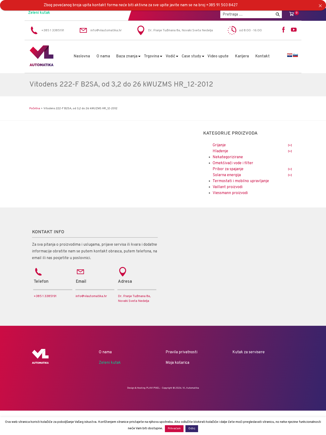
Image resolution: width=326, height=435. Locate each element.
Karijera (242, 56)
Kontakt (262, 56)
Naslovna (82, 56)
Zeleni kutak (39, 13)
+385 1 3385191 (45, 296)
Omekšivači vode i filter (233, 163)
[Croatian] (289, 55)
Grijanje (219, 145)
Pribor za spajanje (228, 169)
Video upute (218, 56)
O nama (103, 56)
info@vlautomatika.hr (91, 296)
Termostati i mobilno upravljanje (241, 181)
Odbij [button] (191, 428)
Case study (191, 56)
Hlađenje (220, 151)
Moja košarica (177, 362)
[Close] (320, 6)
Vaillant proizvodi (227, 187)
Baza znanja (126, 56)
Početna (34, 108)
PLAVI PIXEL (153, 388)
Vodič (170, 56)
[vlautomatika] (41, 65)
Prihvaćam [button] (174, 428)
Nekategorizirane (228, 157)
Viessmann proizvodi (230, 193)
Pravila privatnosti (181, 352)
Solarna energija (227, 175)
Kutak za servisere (248, 352)
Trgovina (151, 56)
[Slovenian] (295, 55)
